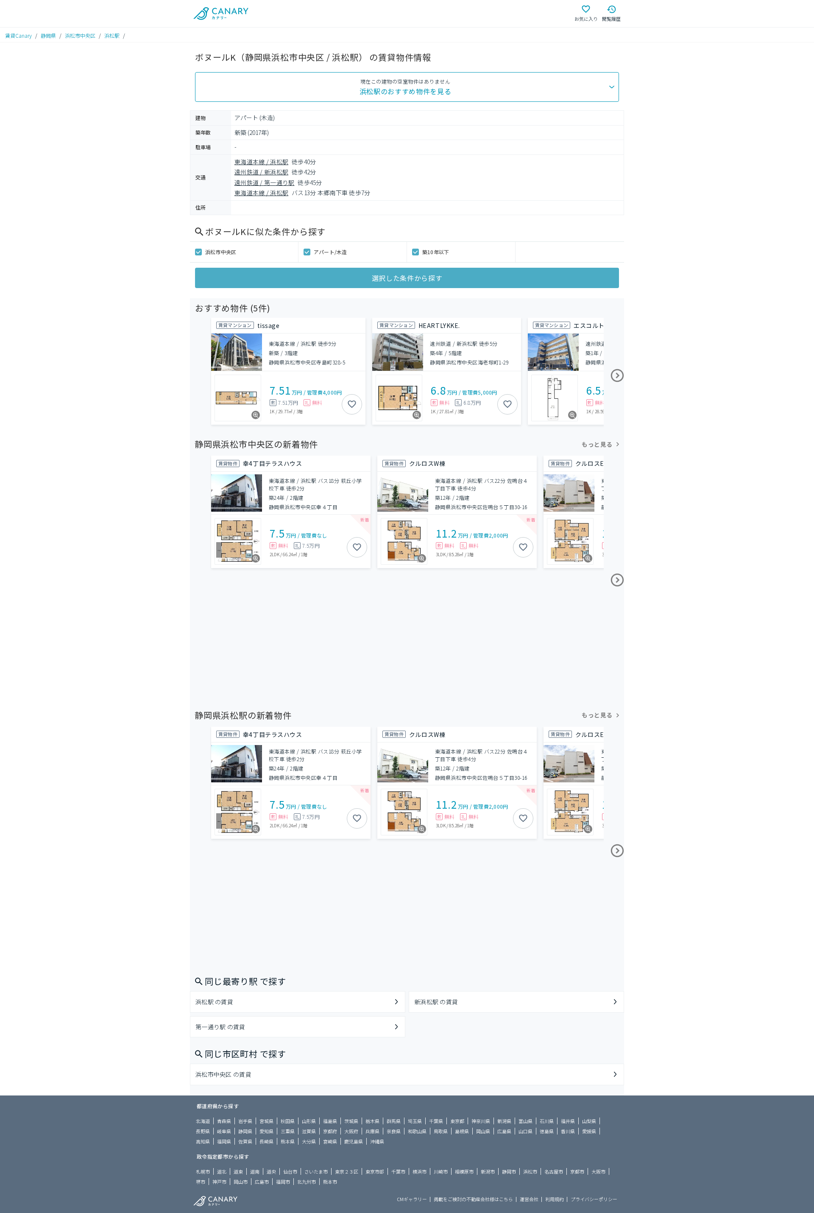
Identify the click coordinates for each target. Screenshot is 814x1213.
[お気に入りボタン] (352, 404)
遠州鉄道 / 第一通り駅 (264, 182)
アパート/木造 (330, 251)
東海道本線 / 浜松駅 (261, 161)
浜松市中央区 (80, 35)
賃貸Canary (18, 35)
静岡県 (48, 35)
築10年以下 (435, 251)
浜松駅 (112, 35)
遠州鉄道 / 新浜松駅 (261, 172)
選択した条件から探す (407, 278)
